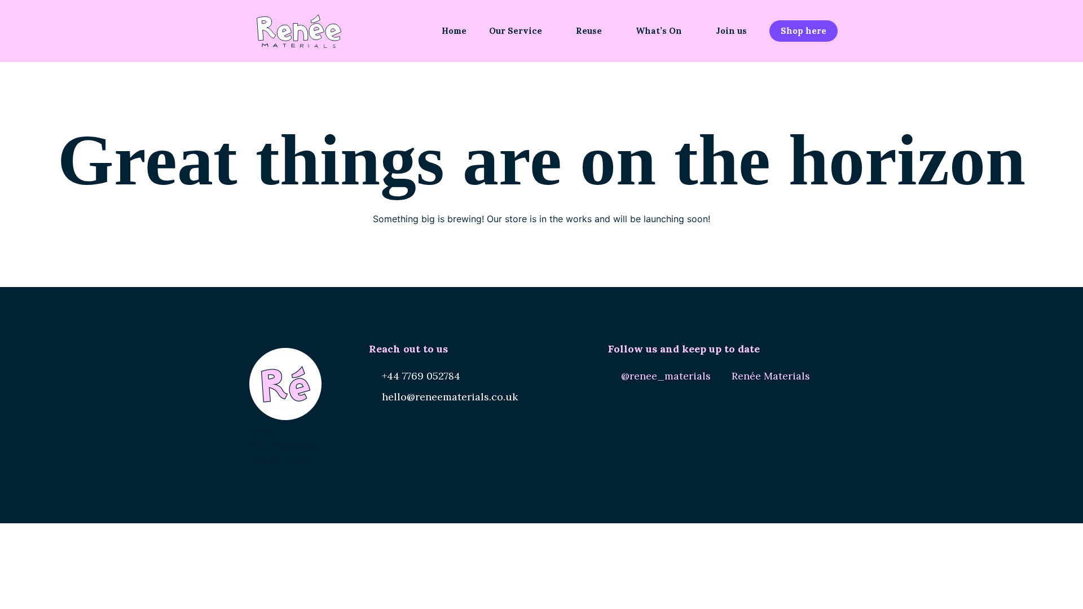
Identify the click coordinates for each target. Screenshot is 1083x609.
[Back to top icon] (1029, 586)
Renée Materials (771, 375)
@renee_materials (666, 375)
